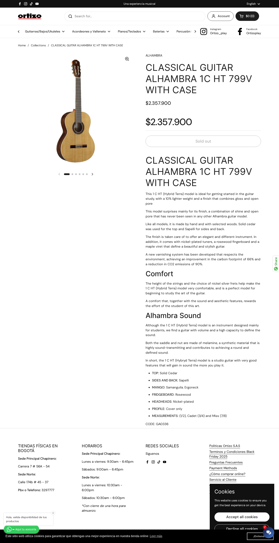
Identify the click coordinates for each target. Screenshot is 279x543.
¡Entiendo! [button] (260, 536)
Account (224, 16)
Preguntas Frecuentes (226, 462)
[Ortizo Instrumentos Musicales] (29, 16)
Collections (38, 45)
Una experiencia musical (139, 3)
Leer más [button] (156, 536)
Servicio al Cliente (222, 479)
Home (22, 45)
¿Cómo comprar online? (227, 474)
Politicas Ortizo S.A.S (224, 446)
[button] (247, 16)
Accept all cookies (242, 517)
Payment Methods (223, 468)
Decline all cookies (242, 528)
